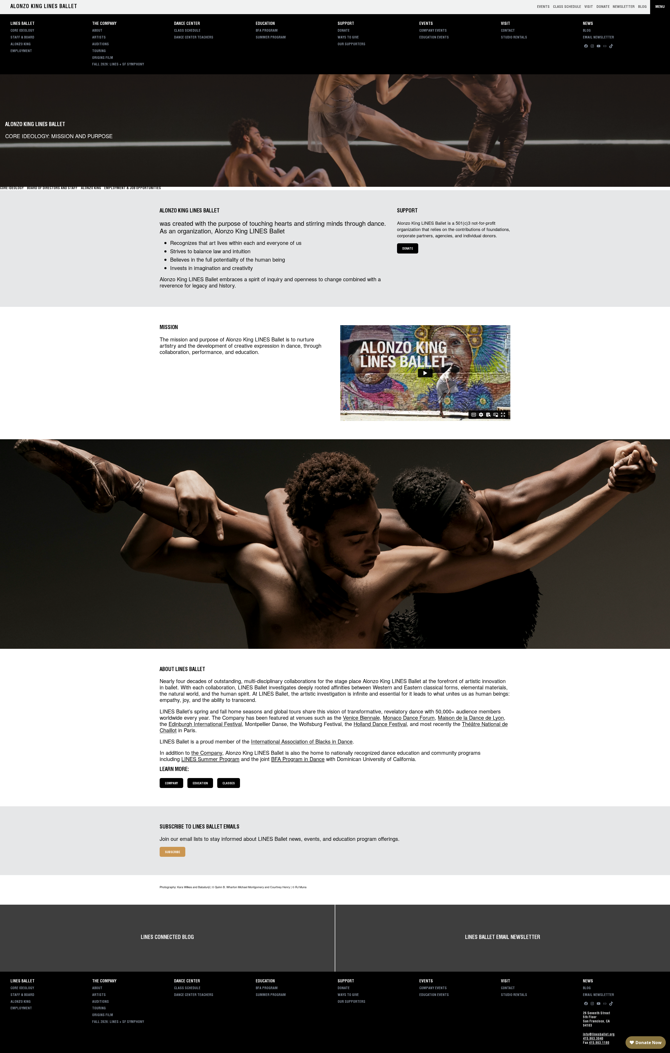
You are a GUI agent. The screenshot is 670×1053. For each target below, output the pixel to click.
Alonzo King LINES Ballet (43, 7)
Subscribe (172, 852)
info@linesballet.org (599, 1035)
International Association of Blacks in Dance (302, 741)
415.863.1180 (599, 1043)
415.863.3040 (593, 1039)
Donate (407, 248)
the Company (206, 752)
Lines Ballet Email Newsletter (502, 938)
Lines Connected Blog (167, 938)
